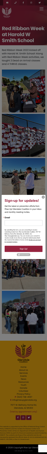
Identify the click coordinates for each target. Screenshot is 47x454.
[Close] (43, 197)
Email (7, 218)
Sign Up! (23, 248)
